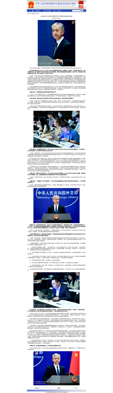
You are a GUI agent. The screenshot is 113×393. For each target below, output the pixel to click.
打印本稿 (75, 388)
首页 (29, 13)
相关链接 (49, 10)
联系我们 (38, 10)
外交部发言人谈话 (35, 13)
